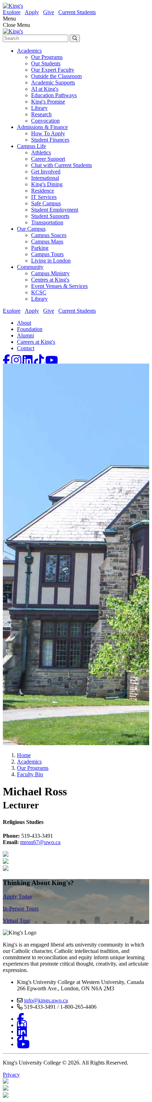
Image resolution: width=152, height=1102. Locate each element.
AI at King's (44, 89)
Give (48, 12)
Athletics (41, 152)
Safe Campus (46, 203)
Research (41, 114)
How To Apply (48, 133)
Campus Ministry (50, 273)
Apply (32, 12)
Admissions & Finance (42, 127)
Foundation (29, 329)
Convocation (45, 121)
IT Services (44, 197)
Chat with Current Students (61, 165)
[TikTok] (39, 360)
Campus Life (31, 146)
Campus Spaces (48, 235)
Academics (29, 51)
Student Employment (54, 210)
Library (39, 108)
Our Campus (31, 229)
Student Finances (50, 140)
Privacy (11, 1075)
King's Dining (47, 184)
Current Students (77, 12)
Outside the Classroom (56, 76)
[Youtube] (51, 360)
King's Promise (48, 102)
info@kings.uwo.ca (46, 1000)
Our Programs (47, 57)
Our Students (45, 63)
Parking (39, 248)
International (45, 178)
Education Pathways (54, 95)
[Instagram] (17, 360)
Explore (12, 12)
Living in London (51, 261)
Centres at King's (50, 280)
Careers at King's (36, 342)
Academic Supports (53, 82)
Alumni (25, 335)
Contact (25, 348)
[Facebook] (7, 360)
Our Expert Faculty (52, 70)
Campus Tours (47, 254)
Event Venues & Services (59, 286)
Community (30, 267)
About (24, 323)
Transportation (47, 222)
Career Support (48, 159)
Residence (42, 191)
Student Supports (50, 216)
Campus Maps (47, 241)
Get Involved (45, 172)
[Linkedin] (28, 360)
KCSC (38, 292)
